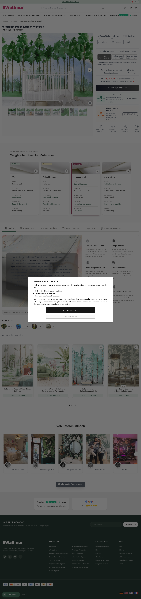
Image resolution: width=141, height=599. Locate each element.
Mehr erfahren (65, 304)
